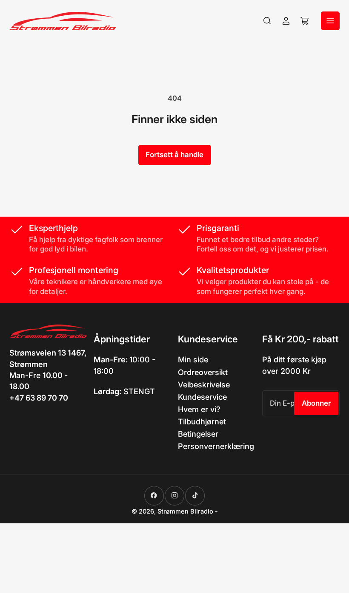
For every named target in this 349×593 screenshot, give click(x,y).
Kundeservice (202, 396)
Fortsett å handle (174, 154)
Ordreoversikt (203, 372)
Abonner (316, 403)
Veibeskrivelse (204, 384)
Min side (193, 359)
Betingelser (198, 433)
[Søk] (267, 20)
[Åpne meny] (330, 20)
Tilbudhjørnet (202, 421)
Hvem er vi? (199, 409)
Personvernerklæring (216, 446)
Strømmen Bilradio (185, 511)
